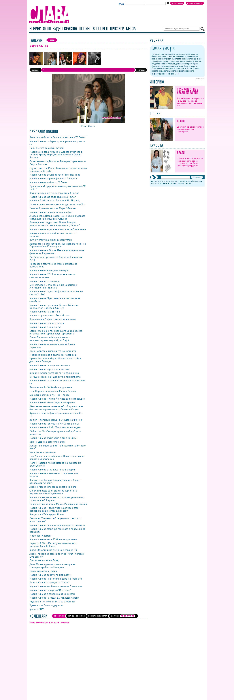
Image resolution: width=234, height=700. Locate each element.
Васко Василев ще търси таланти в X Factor (54, 193)
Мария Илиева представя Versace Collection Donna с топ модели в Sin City (54, 306)
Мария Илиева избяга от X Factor (48, 182)
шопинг (85, 29)
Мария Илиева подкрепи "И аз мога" (50, 590)
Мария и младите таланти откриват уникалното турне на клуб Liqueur (56, 499)
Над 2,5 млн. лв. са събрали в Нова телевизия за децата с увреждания (56, 457)
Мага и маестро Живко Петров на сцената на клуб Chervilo (55, 464)
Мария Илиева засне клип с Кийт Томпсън (53, 438)
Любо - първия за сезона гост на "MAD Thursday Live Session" (56, 555)
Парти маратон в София (43, 571)
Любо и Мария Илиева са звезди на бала (52, 486)
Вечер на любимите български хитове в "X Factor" (57, 137)
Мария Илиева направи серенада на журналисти (57, 525)
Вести (181, 121)
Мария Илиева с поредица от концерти (52, 593)
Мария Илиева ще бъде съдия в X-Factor (52, 196)
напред (141, 69)
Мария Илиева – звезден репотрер (49, 270)
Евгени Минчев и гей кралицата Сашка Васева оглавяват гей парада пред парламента (55, 332)
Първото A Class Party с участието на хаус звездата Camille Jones (53, 544)
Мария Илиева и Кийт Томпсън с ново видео (55, 427)
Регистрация (177, 3)
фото (47, 29)
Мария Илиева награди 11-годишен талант (54, 597)
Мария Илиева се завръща (44, 281)
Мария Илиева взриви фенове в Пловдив (53, 178)
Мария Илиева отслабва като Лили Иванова (54, 174)
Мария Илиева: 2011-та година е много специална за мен (52, 276)
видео (57, 29)
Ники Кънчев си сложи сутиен (46, 148)
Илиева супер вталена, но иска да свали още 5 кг (57, 204)
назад (34, 69)
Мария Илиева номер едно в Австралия (52, 402)
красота (70, 29)
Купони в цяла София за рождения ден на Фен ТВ (56, 414)
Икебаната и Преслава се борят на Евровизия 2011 (55, 258)
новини (35, 29)
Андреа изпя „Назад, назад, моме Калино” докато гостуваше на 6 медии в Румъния (57, 217)
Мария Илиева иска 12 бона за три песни (53, 539)
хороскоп (100, 29)
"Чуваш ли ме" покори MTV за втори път (52, 601)
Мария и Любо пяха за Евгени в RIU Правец (54, 200)
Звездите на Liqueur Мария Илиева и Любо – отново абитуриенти (55, 481)
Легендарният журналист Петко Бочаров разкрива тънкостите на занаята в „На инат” (54, 224)
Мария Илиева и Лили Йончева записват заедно (57, 398)
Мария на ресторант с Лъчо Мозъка (49, 315)
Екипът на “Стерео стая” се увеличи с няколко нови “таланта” (55, 520)
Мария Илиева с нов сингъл (45, 327)
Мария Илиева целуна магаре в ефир (50, 212)
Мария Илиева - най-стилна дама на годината (55, 578)
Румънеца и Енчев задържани (46, 605)
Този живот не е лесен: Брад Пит (187, 91)
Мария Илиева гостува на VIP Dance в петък (54, 423)
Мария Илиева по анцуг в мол (46, 323)
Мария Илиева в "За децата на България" (52, 469)
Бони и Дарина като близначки (47, 441)
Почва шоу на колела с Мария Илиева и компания (58, 504)
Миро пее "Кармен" (40, 535)
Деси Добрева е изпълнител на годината (52, 351)
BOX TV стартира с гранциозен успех (50, 239)
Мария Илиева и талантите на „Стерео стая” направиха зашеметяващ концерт (54, 509)
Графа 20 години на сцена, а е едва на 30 (53, 550)
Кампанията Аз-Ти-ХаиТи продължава (50, 387)
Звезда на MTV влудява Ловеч (46, 514)
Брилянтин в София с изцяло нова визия (52, 319)
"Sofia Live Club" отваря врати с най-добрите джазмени (55, 432)
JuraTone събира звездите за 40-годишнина (54, 373)
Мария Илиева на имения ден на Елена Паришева (52, 345)
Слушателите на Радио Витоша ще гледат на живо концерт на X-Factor (58, 169)
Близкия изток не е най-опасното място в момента (53, 234)
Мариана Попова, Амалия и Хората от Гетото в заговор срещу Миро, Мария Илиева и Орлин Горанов (55, 154)
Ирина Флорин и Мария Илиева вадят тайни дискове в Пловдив (55, 360)
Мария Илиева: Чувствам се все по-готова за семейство (54, 300)
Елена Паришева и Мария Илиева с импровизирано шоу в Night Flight (49, 339)
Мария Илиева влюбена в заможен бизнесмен (55, 586)
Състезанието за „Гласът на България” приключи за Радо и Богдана (57, 163)
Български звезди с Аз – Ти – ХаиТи (49, 394)
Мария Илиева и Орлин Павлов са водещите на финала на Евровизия (56, 252)
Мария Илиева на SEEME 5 (44, 311)
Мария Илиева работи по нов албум (50, 574)
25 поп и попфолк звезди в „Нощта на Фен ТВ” (56, 419)
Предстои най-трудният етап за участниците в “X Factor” (57, 188)
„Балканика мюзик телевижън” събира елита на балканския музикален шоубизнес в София (56, 408)
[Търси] (202, 29)
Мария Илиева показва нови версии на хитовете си (57, 382)
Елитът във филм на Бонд (43, 560)
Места (130, 29)
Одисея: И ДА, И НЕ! (164, 48)
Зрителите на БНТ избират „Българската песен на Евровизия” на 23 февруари (57, 245)
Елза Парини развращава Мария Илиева (52, 391)
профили (117, 29)
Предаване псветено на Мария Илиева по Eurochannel (53, 265)
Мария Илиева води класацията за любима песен (57, 229)
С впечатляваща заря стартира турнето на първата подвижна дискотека (53, 492)
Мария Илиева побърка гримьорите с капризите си (57, 142)
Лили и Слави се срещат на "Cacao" (49, 582)
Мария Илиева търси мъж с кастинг (49, 369)
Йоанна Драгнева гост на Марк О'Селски (52, 208)
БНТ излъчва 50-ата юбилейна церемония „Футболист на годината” (53, 286)
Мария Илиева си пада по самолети (49, 365)
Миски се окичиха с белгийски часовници (53, 354)
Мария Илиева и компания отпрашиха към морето (53, 475)
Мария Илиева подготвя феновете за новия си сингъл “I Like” (56, 293)
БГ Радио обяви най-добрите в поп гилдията (55, 376)
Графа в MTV (36, 609)
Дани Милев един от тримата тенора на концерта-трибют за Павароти (52, 566)
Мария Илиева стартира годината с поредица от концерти (57, 530)
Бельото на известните (42, 452)
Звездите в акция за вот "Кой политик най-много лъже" (57, 447)
